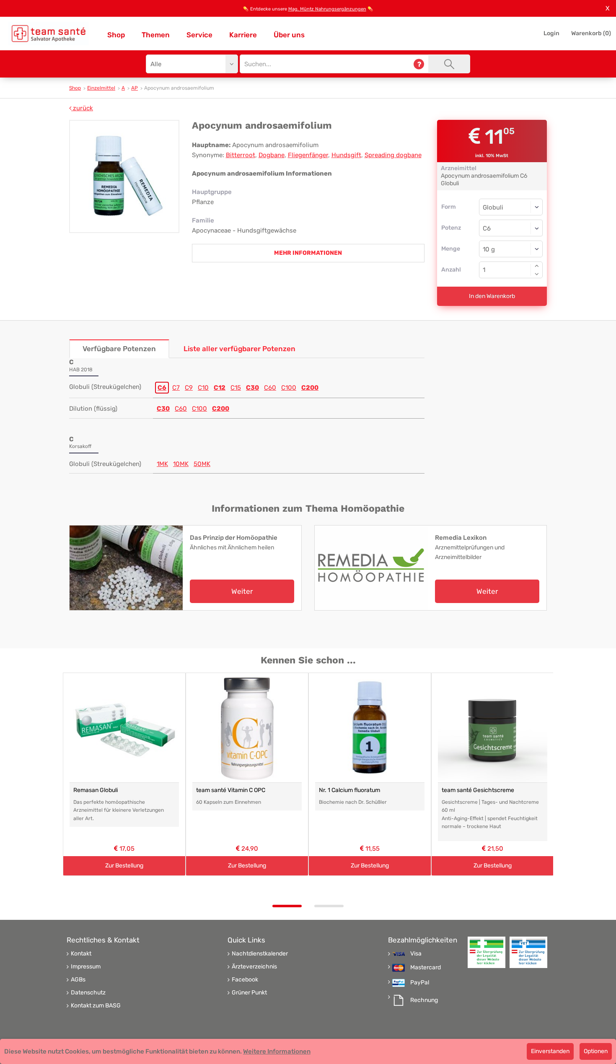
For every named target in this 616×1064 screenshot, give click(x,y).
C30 (252, 387)
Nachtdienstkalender (260, 954)
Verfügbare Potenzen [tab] (119, 348)
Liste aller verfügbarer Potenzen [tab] (239, 348)
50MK (202, 464)
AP (134, 88)
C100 (288, 387)
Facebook (245, 980)
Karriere (243, 35)
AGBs (78, 980)
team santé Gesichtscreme (478, 790)
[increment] (537, 265)
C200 (309, 387)
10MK (181, 464)
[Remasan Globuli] (124, 727)
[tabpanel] (124, 774)
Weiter (242, 591)
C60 (270, 387)
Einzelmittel (101, 88)
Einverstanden (550, 1051)
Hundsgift (346, 155)
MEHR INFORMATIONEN (308, 252)
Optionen (596, 1051)
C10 (203, 387)
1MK (162, 464)
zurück (82, 108)
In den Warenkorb (492, 296)
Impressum (86, 967)
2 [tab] (329, 906)
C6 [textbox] (487, 228)
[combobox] (511, 228)
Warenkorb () (591, 33)
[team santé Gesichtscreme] (492, 727)
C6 (162, 387)
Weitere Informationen (277, 1051)
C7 (176, 387)
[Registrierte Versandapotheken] (486, 952)
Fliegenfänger (308, 155)
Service (199, 35)
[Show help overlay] (419, 64)
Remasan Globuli (95, 790)
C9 (189, 387)
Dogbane (272, 155)
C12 (219, 387)
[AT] (48, 33)
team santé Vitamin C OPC (230, 790)
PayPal (419, 983)
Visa (416, 954)
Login (551, 33)
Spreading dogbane (393, 155)
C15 (235, 387)
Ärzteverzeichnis (254, 967)
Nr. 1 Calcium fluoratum (349, 790)
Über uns (289, 35)
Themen (156, 35)
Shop (116, 35)
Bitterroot (240, 155)
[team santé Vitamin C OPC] (247, 727)
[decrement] (537, 274)
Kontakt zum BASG (96, 1006)
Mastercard (425, 968)
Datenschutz (88, 993)
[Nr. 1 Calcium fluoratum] (369, 727)
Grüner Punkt (249, 993)
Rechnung (424, 1000)
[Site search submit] (449, 63)
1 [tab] (287, 906)
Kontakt (81, 954)
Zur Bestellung (124, 865)
